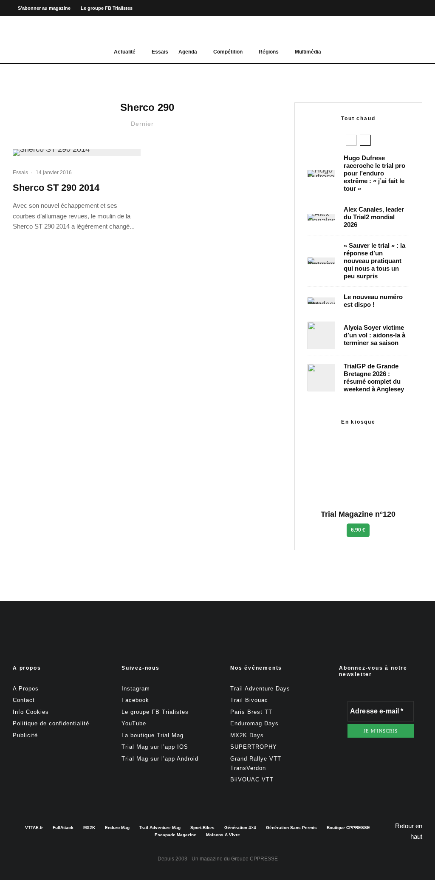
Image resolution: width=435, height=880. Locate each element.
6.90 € (358, 530)
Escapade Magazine (175, 834)
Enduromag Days (254, 723)
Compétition (228, 52)
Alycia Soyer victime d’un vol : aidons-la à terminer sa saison (374, 335)
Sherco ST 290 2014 (56, 187)
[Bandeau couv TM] (321, 300)
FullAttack (63, 827)
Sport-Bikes (202, 827)
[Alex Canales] (321, 217)
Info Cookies (31, 712)
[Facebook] (386, 8)
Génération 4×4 (240, 827)
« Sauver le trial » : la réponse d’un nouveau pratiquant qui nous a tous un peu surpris (374, 261)
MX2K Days (247, 735)
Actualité (125, 52)
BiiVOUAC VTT (252, 779)
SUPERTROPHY (253, 747)
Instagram (135, 688)
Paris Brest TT (251, 712)
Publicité (25, 735)
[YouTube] (415, 8)
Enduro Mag (117, 827)
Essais (160, 52)
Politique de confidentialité (51, 723)
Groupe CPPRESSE (254, 859)
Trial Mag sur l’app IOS (154, 747)
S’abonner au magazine (44, 8)
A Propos (26, 688)
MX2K (89, 827)
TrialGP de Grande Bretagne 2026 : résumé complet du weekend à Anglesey (374, 377)
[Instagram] (400, 8)
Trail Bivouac (249, 700)
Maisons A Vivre (223, 834)
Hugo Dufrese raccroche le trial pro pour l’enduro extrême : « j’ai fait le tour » (374, 173)
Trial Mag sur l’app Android (159, 758)
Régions (269, 52)
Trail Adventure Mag (160, 827)
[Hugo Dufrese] (321, 173)
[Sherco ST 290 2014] (77, 152)
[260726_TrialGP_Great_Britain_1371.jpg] (321, 335)
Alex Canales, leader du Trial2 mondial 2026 (374, 217)
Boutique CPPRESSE (348, 827)
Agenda (187, 52)
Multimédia (308, 52)
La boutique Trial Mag (152, 735)
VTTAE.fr (34, 827)
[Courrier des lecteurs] (321, 260)
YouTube (133, 723)
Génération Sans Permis (291, 827)
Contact (24, 700)
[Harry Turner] (321, 377)
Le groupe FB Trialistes (107, 8)
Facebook (135, 700)
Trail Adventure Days (260, 688)
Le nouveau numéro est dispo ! (373, 300)
